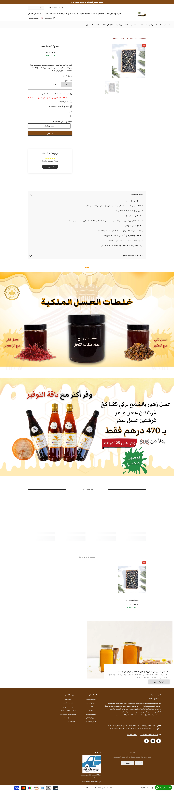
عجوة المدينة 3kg (132, 600)
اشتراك (128, 763)
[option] (112, 87)
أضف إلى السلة (49, 126)
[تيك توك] (146, 741)
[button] (87, 194)
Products (130, 38)
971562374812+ (132, 734)
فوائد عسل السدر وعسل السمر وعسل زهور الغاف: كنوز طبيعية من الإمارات (143, 671)
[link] (132, 533)
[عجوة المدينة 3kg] (132, 579)
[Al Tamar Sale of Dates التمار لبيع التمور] (87, 321)
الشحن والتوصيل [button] (137, 194)
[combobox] (37, 7)
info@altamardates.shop (149, 734)
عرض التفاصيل (159, 682)
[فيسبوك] (158, 741)
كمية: (70, 112)
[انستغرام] (152, 741)
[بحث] (36, 7)
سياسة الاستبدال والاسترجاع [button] (133, 255)
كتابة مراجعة (50, 167)
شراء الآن (50, 134)
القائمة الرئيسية (140, 38)
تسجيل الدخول (33, 18)
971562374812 (53, 7)
